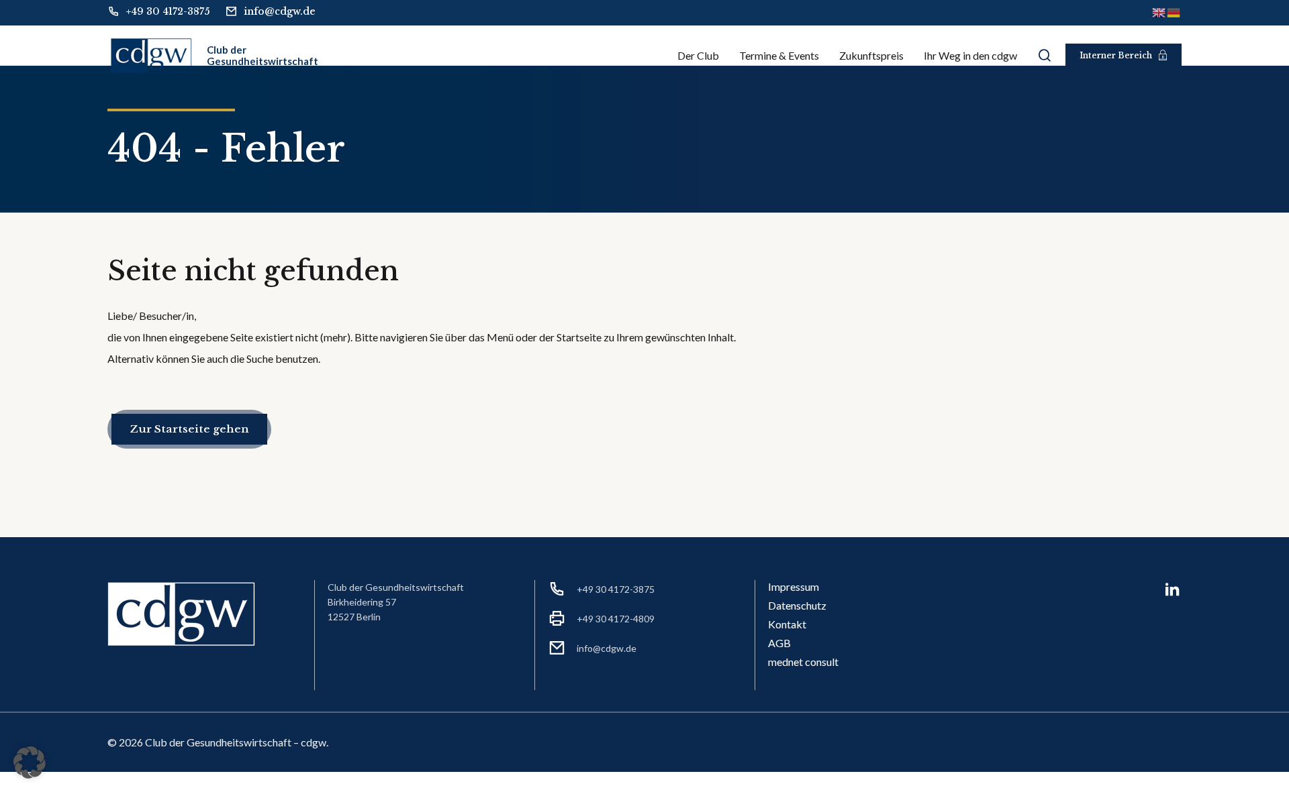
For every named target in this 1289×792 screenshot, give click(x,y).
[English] (1159, 12)
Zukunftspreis (871, 55)
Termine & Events (779, 55)
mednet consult (803, 661)
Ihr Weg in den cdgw (970, 55)
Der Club (698, 55)
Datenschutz (797, 605)
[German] (1174, 12)
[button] (29, 762)
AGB (779, 642)
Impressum (793, 586)
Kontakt (787, 624)
